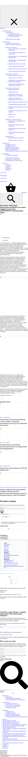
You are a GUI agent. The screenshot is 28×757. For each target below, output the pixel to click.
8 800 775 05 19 (3, 753)
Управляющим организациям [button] (11, 555)
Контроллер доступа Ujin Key (10, 739)
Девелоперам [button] (7, 554)
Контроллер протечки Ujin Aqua (11, 723)
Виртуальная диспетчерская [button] (11, 565)
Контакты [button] (6, 545)
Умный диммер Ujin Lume (9, 727)
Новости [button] (6, 550)
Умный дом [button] (7, 557)
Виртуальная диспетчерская (12, 715)
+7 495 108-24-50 (4, 536)
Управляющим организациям (13, 698)
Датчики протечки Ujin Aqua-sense (11, 722)
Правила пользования (11, 573)
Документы (6, 746)
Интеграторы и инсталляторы (13, 705)
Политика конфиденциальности (3, 573)
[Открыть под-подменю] (13, 32)
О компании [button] (7, 544)
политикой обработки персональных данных (15, 628)
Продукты (5, 143)
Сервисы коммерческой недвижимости (15, 699)
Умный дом (6, 41)
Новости (5, 719)
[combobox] (6, 690)
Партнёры (5, 153)
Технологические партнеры (12, 706)
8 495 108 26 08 (3, 750)
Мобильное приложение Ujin (13, 714)
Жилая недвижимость (14, 33)
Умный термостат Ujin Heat (9, 720)
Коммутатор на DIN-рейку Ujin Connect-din (13, 726)
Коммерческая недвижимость (16, 35)
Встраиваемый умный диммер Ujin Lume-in (13, 735)
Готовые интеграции (14, 36)
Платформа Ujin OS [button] (9, 560)
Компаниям (6, 695)
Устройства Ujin (10, 711)
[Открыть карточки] (16, 47)
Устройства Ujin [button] (8, 561)
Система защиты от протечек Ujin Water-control (14, 733)
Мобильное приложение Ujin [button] (11, 563)
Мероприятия (6, 237)
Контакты (5, 748)
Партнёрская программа (12, 703)
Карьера (5, 745)
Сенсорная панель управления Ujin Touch (13, 742)
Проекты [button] (6, 547)
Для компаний (6, 30)
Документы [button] (7, 551)
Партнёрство (6, 702)
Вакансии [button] (6, 549)
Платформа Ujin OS (10, 712)
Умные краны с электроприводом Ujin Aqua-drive (15, 724)
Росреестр (2, 592)
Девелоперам (9, 697)
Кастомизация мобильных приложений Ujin (16, 716)
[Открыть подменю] (10, 31)
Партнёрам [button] (6, 556)
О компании (6, 744)
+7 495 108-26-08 (4, 539)
